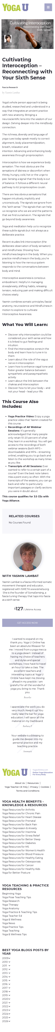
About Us (20, 783)
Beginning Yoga (11, 893)
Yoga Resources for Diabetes (19, 843)
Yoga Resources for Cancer (18, 865)
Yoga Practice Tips (12, 927)
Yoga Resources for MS (15, 846)
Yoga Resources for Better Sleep (21, 839)
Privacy (34, 787)
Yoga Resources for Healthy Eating (22, 857)
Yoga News (8, 923)
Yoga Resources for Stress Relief (21, 835)
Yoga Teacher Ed (12, 915)
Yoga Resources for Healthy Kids (21, 869)
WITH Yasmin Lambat (20, 576)
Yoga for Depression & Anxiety (19, 828)
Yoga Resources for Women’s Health (23, 850)
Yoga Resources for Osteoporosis (21, 861)
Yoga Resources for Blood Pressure (23, 854)
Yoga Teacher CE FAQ (16, 787)
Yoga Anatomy (10, 908)
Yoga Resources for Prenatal (19, 820)
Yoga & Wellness (11, 919)
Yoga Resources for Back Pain (19, 824)
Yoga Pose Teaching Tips (16, 897)
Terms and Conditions (27, 790)
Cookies (45, 787)
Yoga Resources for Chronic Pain (21, 813)
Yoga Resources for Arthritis (18, 809)
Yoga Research (11, 901)
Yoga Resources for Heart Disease (21, 817)
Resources (33, 783)
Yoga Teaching (10, 930)
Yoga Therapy (10, 904)
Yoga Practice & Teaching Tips (19, 912)
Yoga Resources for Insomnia (19, 832)
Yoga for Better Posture (16, 872)
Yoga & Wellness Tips (14, 934)
